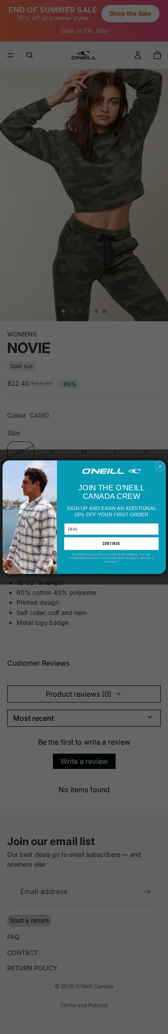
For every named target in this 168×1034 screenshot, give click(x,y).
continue (111, 543)
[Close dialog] (159, 466)
